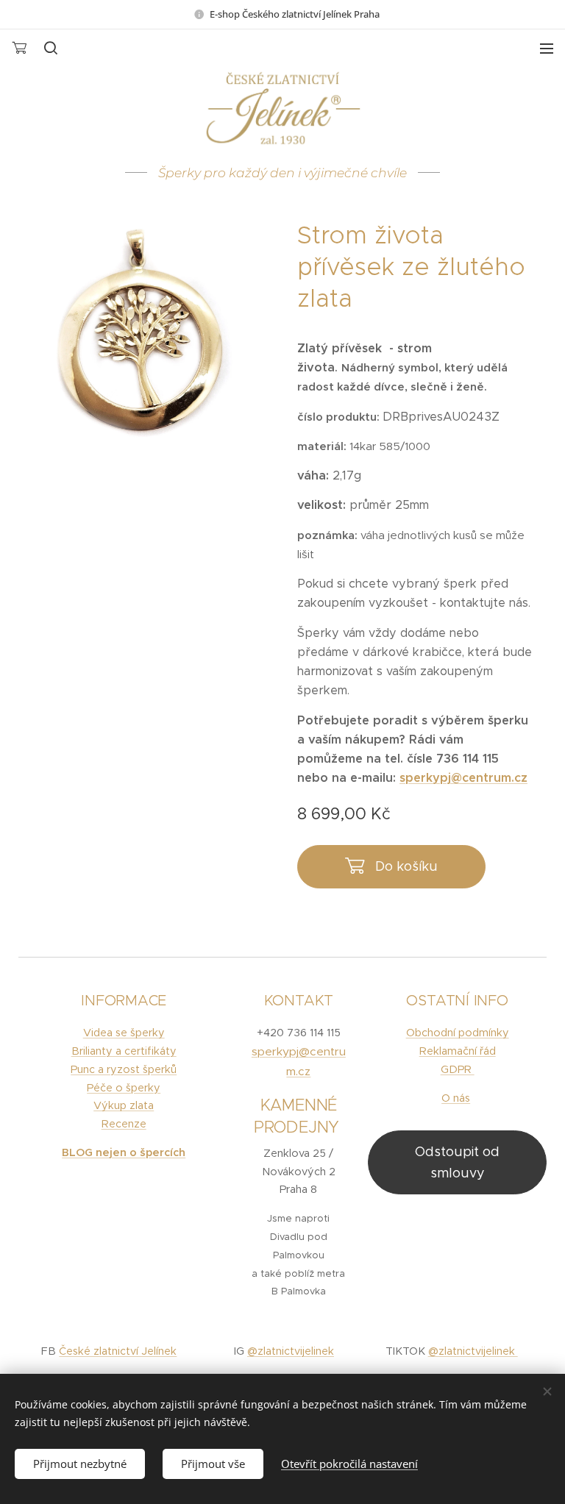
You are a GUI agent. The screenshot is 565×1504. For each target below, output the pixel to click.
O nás (455, 1098)
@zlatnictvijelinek (290, 1351)
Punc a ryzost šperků (124, 1069)
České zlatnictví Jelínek (118, 1351)
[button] (50, 47)
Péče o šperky (123, 1087)
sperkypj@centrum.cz (463, 777)
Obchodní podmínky (457, 1032)
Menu (546, 48)
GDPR (458, 1069)
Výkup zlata (123, 1105)
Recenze (124, 1123)
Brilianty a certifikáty (124, 1051)
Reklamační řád (457, 1051)
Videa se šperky (124, 1032)
